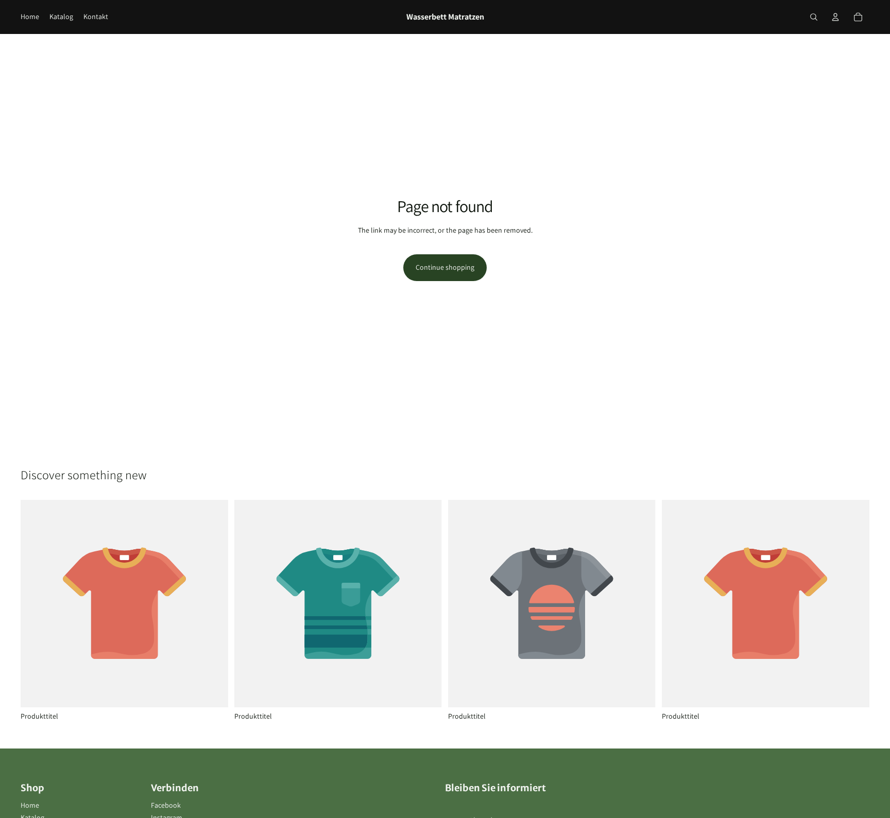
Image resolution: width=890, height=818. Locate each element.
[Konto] (835, 17)
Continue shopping (445, 267)
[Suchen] (813, 17)
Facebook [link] (166, 805)
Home (30, 805)
